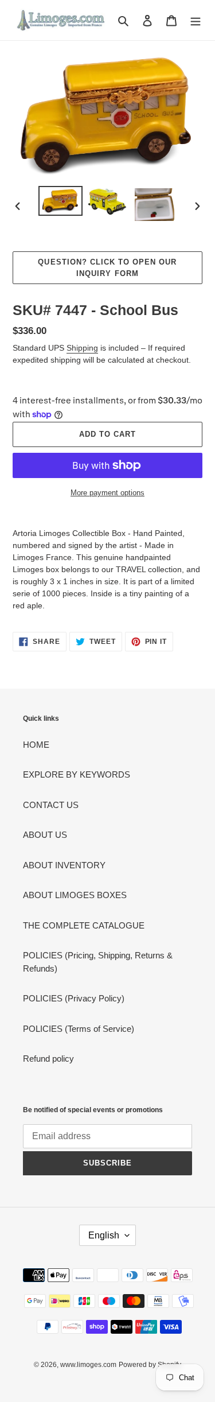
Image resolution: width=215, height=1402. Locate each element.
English (103, 1235)
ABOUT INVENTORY (64, 865)
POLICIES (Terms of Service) (78, 1029)
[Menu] (195, 20)
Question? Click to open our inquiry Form (107, 268)
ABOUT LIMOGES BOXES (75, 895)
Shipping (82, 347)
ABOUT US (45, 835)
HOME (36, 744)
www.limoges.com (88, 1365)
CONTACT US (51, 805)
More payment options (107, 492)
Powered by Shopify (150, 1365)
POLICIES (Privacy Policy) (73, 998)
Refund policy (48, 1058)
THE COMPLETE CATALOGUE (83, 925)
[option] (60, 201)
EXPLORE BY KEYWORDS (76, 774)
